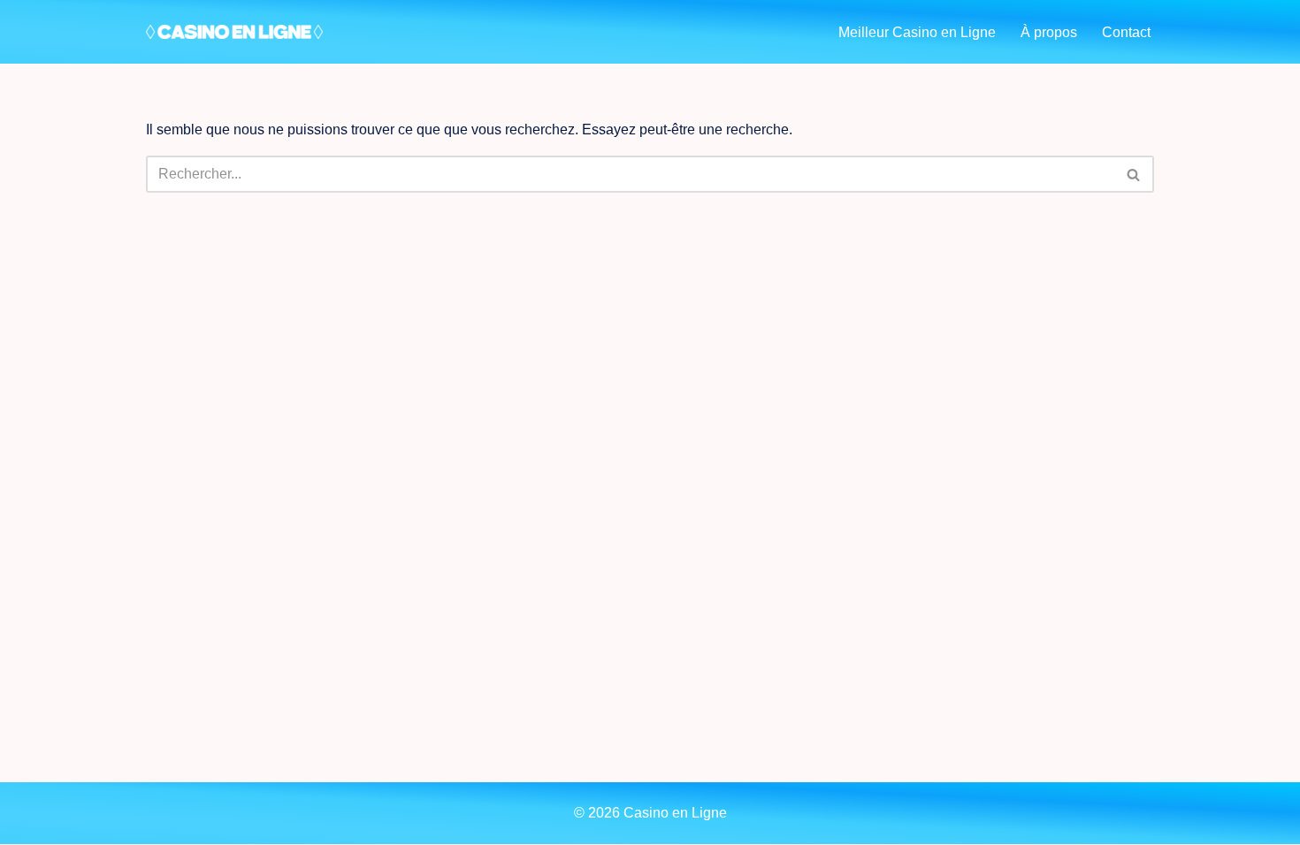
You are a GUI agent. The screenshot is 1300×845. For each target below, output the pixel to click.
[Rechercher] (1134, 174)
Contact (1126, 32)
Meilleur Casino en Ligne (917, 32)
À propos (1049, 32)
